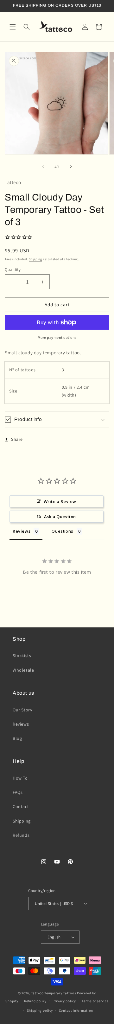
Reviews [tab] (21, 531)
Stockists (22, 655)
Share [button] (17, 439)
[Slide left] (43, 166)
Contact (21, 806)
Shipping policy (40, 1010)
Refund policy (35, 1001)
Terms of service (95, 1001)
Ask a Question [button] (60, 516)
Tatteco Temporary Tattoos (53, 993)
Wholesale (23, 670)
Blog (17, 738)
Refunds (21, 835)
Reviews (21, 724)
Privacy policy (64, 1001)
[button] (13, 27)
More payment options (57, 337)
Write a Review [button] (60, 501)
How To (20, 778)
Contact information (76, 1010)
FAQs (17, 792)
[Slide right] (71, 166)
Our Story (22, 710)
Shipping (35, 259)
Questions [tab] (62, 531)
